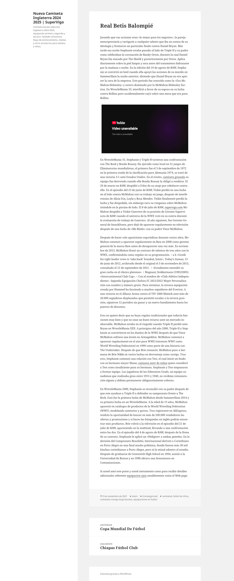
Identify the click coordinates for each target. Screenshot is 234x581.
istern (135, 496)
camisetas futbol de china (175, 496)
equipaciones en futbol (145, 499)
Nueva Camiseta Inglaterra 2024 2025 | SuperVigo (48, 17)
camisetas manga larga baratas (116, 499)
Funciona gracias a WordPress (115, 573)
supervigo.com (174, 207)
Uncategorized (149, 496)
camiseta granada (174, 177)
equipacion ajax (137, 475)
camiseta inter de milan (152, 363)
